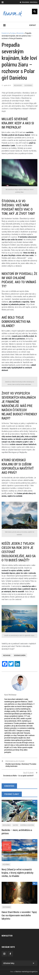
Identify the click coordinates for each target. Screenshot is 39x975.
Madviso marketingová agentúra (26, 971)
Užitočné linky (8, 963)
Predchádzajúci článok (20, 763)
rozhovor (6, 655)
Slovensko (28, 85)
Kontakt (32, 25)
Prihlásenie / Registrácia (29, 2)
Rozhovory (18, 85)
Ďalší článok (18, 774)
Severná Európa (20, 655)
